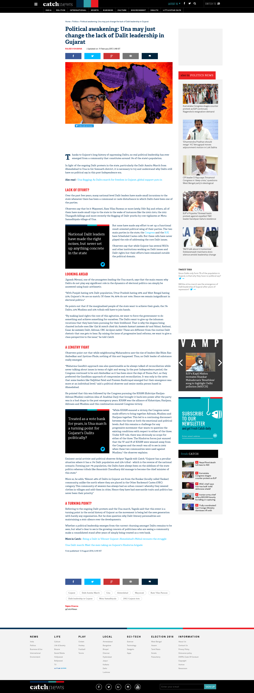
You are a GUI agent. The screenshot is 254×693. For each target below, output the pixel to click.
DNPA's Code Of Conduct (188, 657)
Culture (122, 10)
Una (108, 593)
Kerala (154, 653)
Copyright (182, 660)
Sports (95, 10)
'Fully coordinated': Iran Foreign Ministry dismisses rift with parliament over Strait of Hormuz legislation (206, 510)
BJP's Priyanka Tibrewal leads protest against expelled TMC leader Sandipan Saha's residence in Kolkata (199, 216)
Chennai (106, 653)
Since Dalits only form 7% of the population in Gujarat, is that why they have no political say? (199, 274)
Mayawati (139, 593)
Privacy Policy (183, 649)
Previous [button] (180, 363)
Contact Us (183, 645)
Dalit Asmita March (91, 593)
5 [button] (209, 393)
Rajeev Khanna (73, 48)
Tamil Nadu (155, 649)
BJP (166, 232)
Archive (181, 664)
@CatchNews (71, 609)
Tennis (81, 653)
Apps (129, 653)
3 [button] (200, 393)
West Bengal (156, 641)
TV (55, 664)
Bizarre (57, 649)
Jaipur (105, 660)
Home (67, 21)
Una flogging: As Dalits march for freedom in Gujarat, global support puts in (119, 179)
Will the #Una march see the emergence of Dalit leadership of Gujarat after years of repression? (198, 287)
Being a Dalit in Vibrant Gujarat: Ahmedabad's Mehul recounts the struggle (124, 538)
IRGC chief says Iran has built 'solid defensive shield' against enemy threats (205, 487)
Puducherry (155, 657)
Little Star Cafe (172, 10)
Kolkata (106, 664)
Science (130, 641)
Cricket (81, 641)
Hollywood (58, 657)
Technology (131, 645)
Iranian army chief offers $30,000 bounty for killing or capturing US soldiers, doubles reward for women (205, 499)
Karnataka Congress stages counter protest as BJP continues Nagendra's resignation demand (200, 109)
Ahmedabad (122, 593)
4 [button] (204, 393)
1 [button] (191, 393)
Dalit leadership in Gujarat (80, 598)
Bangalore (107, 645)
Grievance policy (185, 653)
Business (108, 10)
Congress (150, 232)
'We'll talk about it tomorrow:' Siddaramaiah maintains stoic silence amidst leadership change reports (199, 252)
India (49, 10)
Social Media (59, 653)
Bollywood (58, 660)
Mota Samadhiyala (107, 598)
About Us (182, 641)
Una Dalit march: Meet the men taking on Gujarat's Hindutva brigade (104, 545)
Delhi (105, 668)
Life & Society (59, 645)
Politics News (201, 75)
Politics (60, 10)
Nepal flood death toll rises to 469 (205, 463)
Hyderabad (107, 657)
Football (81, 649)
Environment (138, 10)
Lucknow (106, 672)
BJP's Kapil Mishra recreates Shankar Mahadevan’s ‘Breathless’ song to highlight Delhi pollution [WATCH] (200, 380)
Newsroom (182, 668)
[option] (200, 370)
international (78, 10)
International (35, 653)
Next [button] (220, 363)
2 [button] (196, 393)
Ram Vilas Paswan (159, 593)
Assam (154, 645)
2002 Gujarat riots (131, 598)
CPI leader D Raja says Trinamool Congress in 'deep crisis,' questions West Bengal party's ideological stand (200, 180)
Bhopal (105, 649)
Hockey (81, 645)
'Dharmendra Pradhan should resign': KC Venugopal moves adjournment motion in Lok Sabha (200, 144)
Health (154, 10)
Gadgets (130, 649)
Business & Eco (36, 649)
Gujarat (71, 593)
